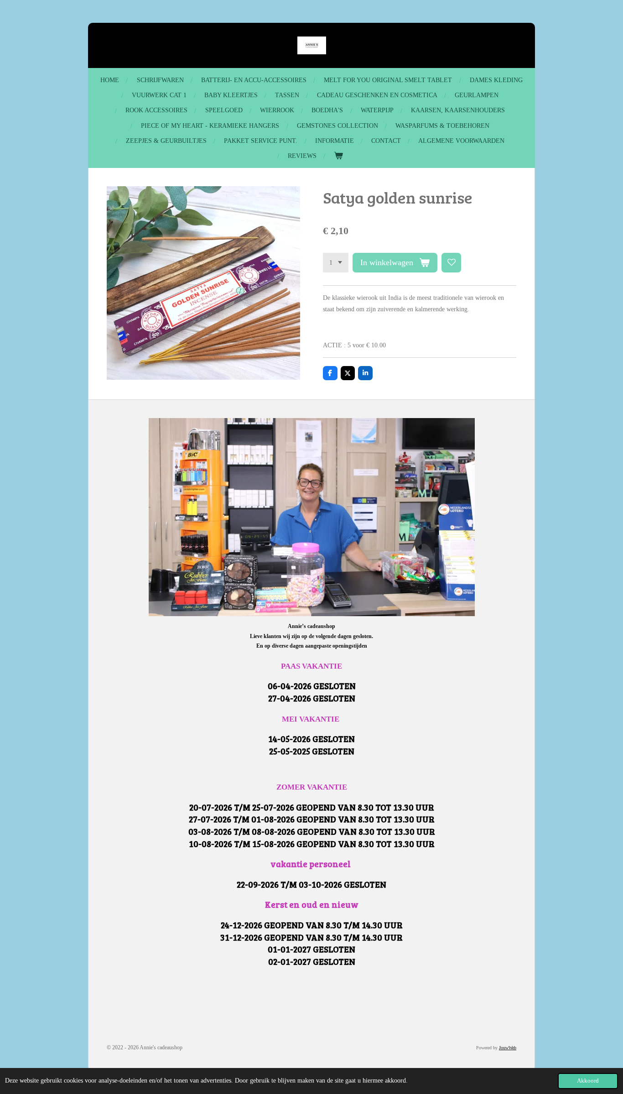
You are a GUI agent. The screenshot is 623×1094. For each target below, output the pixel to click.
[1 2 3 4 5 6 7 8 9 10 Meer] (335, 263)
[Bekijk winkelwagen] (338, 155)
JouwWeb (507, 1047)
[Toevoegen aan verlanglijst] (451, 263)
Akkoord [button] (588, 1081)
